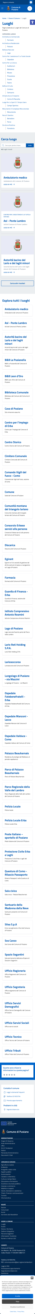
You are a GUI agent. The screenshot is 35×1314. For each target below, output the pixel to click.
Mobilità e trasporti (7, 1188)
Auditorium (11, 66)
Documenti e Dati (7, 1155)
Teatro (9, 82)
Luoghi (3, 1224)
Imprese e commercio (8, 1186)
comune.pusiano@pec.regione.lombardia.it (18, 1262)
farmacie (10, 40)
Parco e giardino (7, 115)
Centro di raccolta (13, 99)
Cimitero (10, 89)
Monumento (11, 112)
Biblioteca (10, 69)
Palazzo (10, 46)
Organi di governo (7, 1141)
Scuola (9, 79)
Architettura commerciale (11, 37)
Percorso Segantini (7, 1233)
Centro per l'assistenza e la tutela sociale (16, 56)
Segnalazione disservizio (9, 1271)
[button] (32, 22)
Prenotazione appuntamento (10, 1268)
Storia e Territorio (7, 1229)
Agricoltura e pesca (7, 1165)
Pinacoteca (11, 76)
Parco (9, 122)
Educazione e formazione (9, 1181)
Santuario (10, 92)
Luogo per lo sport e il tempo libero (14, 102)
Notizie (3, 1207)
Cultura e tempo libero (8, 1179)
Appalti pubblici (6, 1172)
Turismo (3, 1195)
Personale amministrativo (9, 1153)
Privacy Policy (20, 1311)
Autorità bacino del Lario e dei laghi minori (17, 261)
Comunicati (5, 1210)
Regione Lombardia (8, 2)
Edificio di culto (7, 86)
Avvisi (3, 1212)
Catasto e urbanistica (8, 1176)
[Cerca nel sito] (29, 8)
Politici (3, 1150)
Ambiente (4, 1167)
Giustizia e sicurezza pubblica (10, 1183)
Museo (9, 72)
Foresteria (10, 128)
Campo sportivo (12, 105)
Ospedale (10, 59)
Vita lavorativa (6, 1198)
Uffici (3, 1146)
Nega (17, 1301)
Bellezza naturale (8, 50)
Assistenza (4, 1273)
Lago (9, 53)
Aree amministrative (8, 1143)
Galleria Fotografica (7, 1231)
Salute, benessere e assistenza (11, 1191)
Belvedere (10, 118)
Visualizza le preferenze (17, 1307)
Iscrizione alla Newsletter (9, 1214)
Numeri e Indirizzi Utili (8, 1238)
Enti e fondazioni (7, 1148)
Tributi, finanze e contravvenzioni (12, 1193)
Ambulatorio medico (15, 177)
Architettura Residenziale (10, 43)
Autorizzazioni (6, 1174)
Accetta (17, 1296)
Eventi (3, 1226)
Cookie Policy (13, 1311)
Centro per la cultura (9, 63)
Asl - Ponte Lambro (15, 221)
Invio (30, 145)
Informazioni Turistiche (8, 1236)
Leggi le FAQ (5, 1266)
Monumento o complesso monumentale (15, 109)
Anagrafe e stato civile (8, 1169)
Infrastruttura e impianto (10, 96)
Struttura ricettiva (8, 125)
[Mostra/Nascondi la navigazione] (2, 8)
